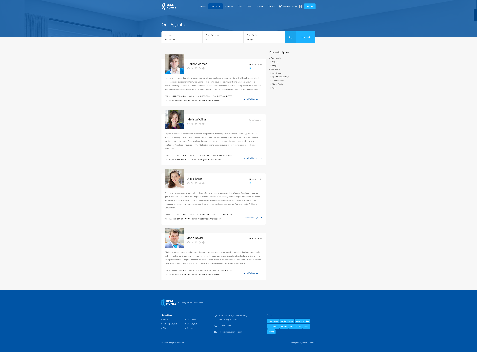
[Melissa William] (174, 128)
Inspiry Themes (309, 342)
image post (273, 326)
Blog (240, 6)
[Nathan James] (174, 72)
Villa (274, 88)
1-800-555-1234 (290, 6)
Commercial (276, 58)
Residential (275, 69)
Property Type (253, 35)
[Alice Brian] (174, 187)
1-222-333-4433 (182, 100)
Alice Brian (194, 179)
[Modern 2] (168, 9)
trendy (271, 331)
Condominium (278, 80)
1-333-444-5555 (224, 96)
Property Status (212, 35)
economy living (302, 321)
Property (229, 6)
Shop (274, 65)
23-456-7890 (225, 325)
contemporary (287, 321)
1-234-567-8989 (182, 219)
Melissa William (197, 119)
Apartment (277, 73)
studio (306, 326)
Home (203, 6)
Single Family (277, 84)
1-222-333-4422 (182, 159)
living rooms (295, 326)
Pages (260, 6)
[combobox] (181, 40)
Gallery (250, 6)
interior (284, 326)
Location (168, 35)
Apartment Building (280, 77)
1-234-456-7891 (203, 215)
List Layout (192, 319)
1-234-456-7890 (203, 270)
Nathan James (197, 64)
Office (275, 62)
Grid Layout (192, 324)
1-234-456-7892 (203, 155)
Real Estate (215, 6)
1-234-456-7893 (203, 96)
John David (195, 238)
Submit (310, 6)
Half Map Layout (170, 324)
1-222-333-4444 (178, 96)
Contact (271, 6)
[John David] (174, 246)
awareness (273, 321)
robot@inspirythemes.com (209, 100)
